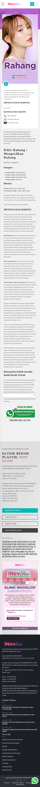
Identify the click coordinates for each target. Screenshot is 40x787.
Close (34, 395)
